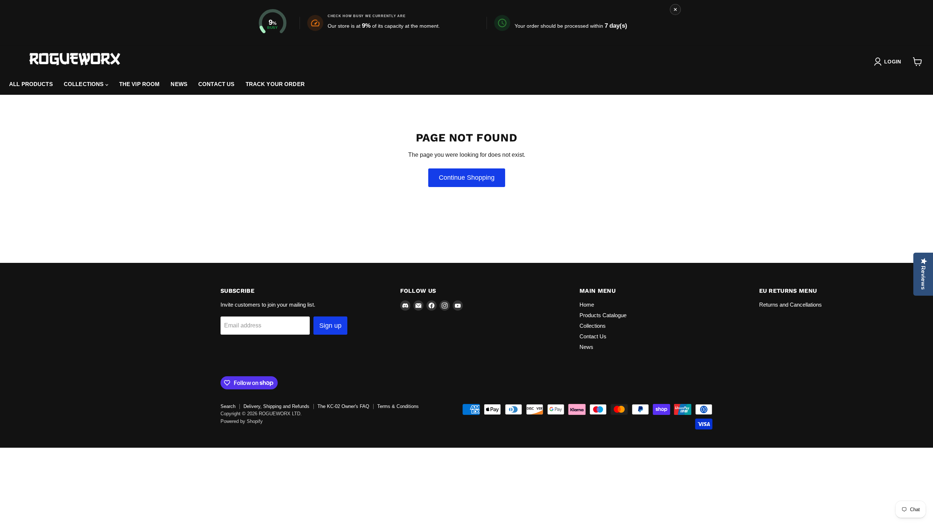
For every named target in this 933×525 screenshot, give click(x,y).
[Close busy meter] (675, 9)
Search (227, 406)
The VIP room (139, 84)
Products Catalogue (602, 315)
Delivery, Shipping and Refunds (276, 406)
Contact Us (592, 336)
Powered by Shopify (241, 421)
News (179, 84)
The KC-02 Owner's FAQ (343, 406)
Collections (84, 84)
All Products (31, 84)
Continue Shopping (467, 177)
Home (586, 305)
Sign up (330, 325)
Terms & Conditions (398, 406)
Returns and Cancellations (790, 305)
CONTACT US (216, 84)
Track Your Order (275, 84)
